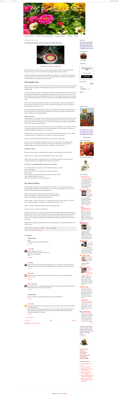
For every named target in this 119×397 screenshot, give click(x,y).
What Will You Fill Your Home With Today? (86, 210)
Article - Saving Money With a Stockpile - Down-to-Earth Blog (87, 380)
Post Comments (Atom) (35, 323)
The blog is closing (85, 288)
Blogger (65, 393)
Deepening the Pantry (60, 36)
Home (50, 320)
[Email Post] (47, 227)
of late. (88, 242)
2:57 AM (30, 289)
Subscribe (87, 76)
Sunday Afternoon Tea (29, 36)
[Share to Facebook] (54, 228)
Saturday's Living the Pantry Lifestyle (45, 36)
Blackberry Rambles (86, 190)
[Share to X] (52, 228)
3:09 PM (29, 314)
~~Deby (29, 249)
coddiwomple (84, 241)
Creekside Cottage (85, 255)
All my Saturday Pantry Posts (86, 364)
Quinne (29, 273)
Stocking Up (39, 230)
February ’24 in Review (86, 312)
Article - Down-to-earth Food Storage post (86, 372)
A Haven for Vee (85, 177)
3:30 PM (29, 279)
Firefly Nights (31, 284)
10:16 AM (30, 257)
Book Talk (69, 36)
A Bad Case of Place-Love (86, 301)
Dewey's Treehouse (85, 267)
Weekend (89, 256)
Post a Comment (29, 317)
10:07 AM (30, 244)
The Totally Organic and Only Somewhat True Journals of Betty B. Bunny (87, 271)
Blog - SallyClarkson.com (85, 207)
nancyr (29, 304)
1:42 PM (29, 268)
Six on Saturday (89, 225)
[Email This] (50, 228)
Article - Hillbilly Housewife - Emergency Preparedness (87, 375)
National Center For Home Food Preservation (87, 369)
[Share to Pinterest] (55, 228)
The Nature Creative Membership (89, 192)
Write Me (76, 36)
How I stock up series (86, 367)
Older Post (74, 320)
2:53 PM (29, 298)
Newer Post (27, 320)
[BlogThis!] (51, 228)
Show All (92, 322)
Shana (29, 262)
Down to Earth (84, 287)
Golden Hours (84, 300)
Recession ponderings (32, 230)
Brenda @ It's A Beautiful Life (85, 223)
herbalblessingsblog (85, 311)
